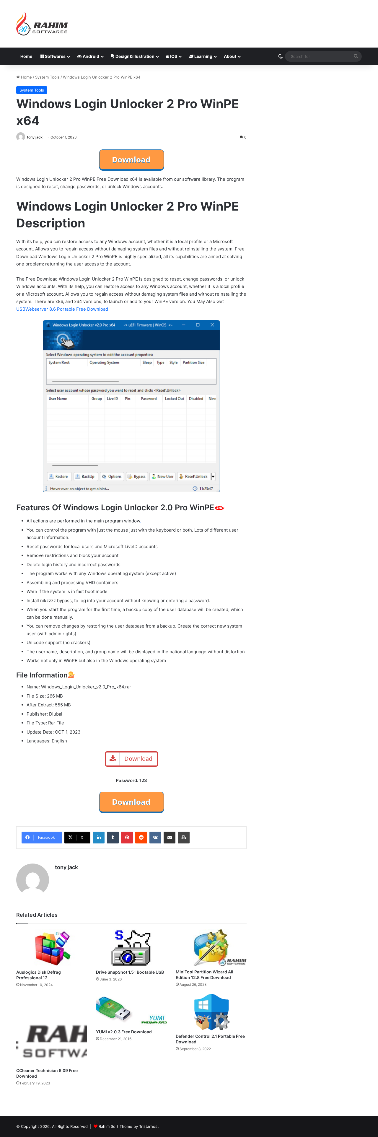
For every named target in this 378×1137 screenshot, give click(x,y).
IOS (173, 56)
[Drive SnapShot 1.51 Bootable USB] (131, 947)
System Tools (47, 77)
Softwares (55, 56)
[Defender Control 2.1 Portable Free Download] (211, 1012)
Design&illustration (134, 56)
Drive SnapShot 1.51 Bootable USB (130, 972)
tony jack (35, 137)
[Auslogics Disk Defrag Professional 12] (51, 947)
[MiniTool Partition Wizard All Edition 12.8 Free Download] (211, 947)
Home (26, 56)
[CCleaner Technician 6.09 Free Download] (51, 1029)
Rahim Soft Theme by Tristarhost (129, 1126)
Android (90, 56)
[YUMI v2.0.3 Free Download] (131, 1010)
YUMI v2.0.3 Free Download (124, 1031)
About (230, 56)
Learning (202, 56)
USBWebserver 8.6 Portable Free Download (62, 309)
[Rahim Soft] (42, 24)
